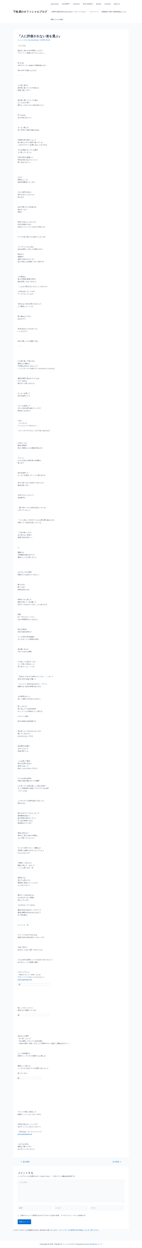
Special (98, 4)
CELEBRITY (66, 4)
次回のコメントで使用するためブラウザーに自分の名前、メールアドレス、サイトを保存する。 (53, 1215)
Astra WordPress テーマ (93, 1244)
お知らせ (117, 4)
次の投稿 (117, 1161)
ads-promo (55, 4)
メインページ (94, 12)
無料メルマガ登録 (57, 19)
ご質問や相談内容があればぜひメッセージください (68, 12)
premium (76, 4)
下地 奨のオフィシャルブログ (30, 11)
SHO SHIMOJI (88, 4)
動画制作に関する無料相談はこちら (114, 12)
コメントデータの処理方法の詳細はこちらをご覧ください (79, 1230)
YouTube (107, 4)
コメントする (22, 40)
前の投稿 (25, 1161)
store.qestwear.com (25, 980)
